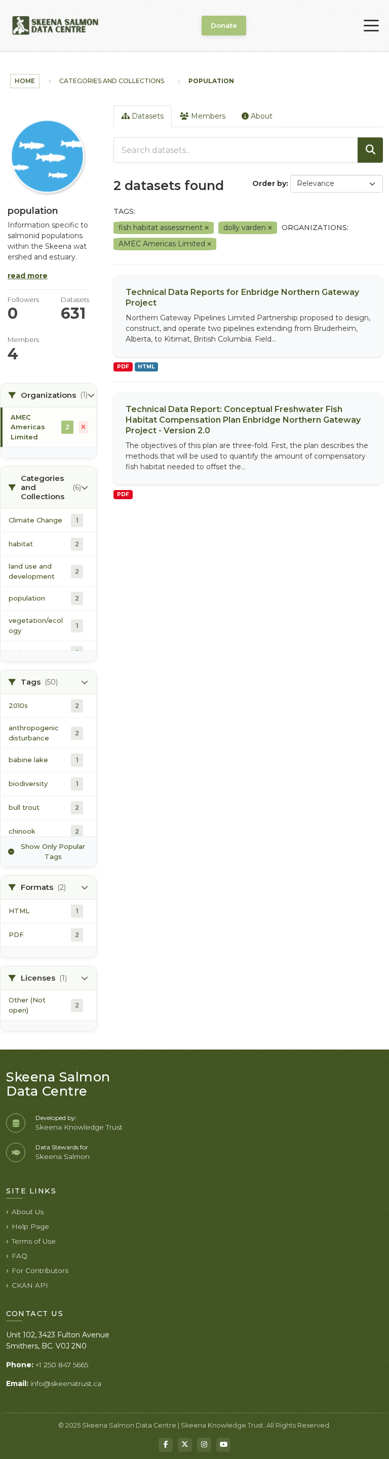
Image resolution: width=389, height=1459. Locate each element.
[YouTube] (223, 1445)
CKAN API (30, 1285)
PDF (123, 366)
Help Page (30, 1226)
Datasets (147, 116)
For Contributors (40, 1270)
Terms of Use (34, 1241)
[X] (185, 1445)
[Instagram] (204, 1445)
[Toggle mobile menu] (371, 26)
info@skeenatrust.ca (65, 1383)
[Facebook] (166, 1445)
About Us (28, 1212)
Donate (224, 25)
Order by (269, 183)
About (261, 116)
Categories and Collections (111, 81)
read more (28, 275)
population (211, 81)
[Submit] (370, 150)
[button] (48, 395)
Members (207, 116)
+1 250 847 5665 (61, 1365)
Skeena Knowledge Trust (79, 1127)
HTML (146, 366)
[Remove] (207, 228)
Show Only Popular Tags (53, 851)
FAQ (19, 1256)
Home (25, 81)
